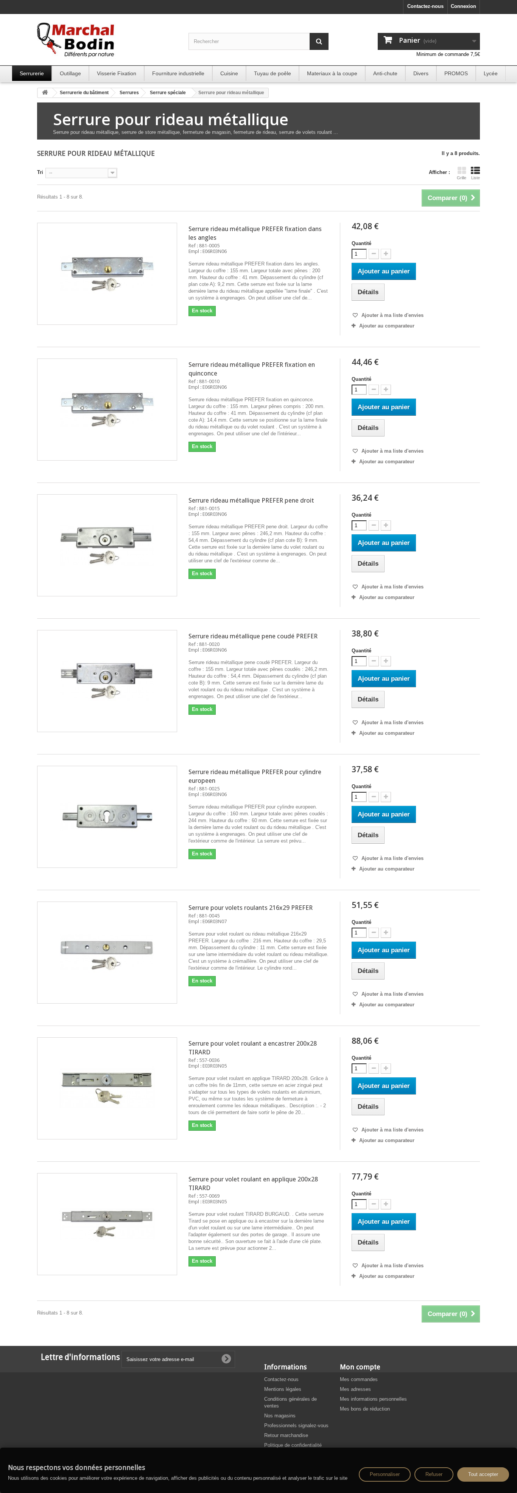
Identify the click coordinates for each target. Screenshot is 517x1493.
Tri (40, 172)
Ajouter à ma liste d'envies (392, 315)
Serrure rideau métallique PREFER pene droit (251, 500)
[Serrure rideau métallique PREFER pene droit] (107, 545)
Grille (461, 177)
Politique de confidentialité (293, 1445)
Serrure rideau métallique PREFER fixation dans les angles (255, 233)
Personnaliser (385, 1474)
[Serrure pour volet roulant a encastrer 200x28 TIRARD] (107, 1088)
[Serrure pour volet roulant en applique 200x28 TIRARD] (107, 1224)
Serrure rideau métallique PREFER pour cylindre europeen (254, 776)
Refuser (433, 1474)
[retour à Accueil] (45, 93)
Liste (475, 177)
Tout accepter (483, 1474)
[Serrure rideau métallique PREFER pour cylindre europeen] (107, 817)
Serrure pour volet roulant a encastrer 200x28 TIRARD (252, 1048)
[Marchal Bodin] (107, 41)
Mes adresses (355, 1389)
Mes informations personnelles (373, 1399)
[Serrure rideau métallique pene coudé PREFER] (107, 681)
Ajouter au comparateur (386, 326)
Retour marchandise (286, 1435)
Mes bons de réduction (365, 1409)
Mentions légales (282, 1389)
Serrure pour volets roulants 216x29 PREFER (250, 907)
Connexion (463, 6)
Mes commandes (359, 1379)
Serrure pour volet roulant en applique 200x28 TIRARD (253, 1183)
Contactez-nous (425, 6)
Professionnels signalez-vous (296, 1425)
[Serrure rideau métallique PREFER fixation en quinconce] (107, 409)
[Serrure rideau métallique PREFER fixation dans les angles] (107, 274)
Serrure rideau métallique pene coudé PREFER (253, 636)
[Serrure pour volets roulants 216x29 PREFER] (107, 952)
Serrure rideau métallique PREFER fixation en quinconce (251, 369)
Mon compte (360, 1367)
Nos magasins (280, 1416)
